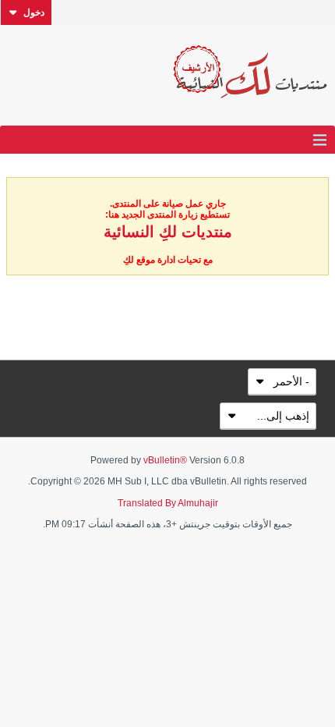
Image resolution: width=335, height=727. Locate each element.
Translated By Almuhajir (168, 503)
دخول (33, 12)
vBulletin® (165, 460)
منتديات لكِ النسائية (168, 231)
